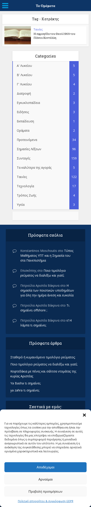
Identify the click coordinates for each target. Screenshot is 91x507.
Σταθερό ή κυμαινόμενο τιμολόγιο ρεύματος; (42, 357)
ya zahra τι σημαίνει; (25, 390)
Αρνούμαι (45, 479)
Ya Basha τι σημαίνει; (25, 383)
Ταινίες (38, 29)
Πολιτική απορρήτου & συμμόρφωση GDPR (45, 501)
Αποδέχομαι (45, 467)
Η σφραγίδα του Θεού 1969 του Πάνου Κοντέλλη (54, 36)
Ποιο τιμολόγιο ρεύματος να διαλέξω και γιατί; (44, 364)
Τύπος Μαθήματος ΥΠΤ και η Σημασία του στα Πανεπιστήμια (46, 255)
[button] (84, 415)
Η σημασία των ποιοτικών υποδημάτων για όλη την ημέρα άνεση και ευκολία (47, 290)
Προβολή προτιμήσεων (45, 491)
